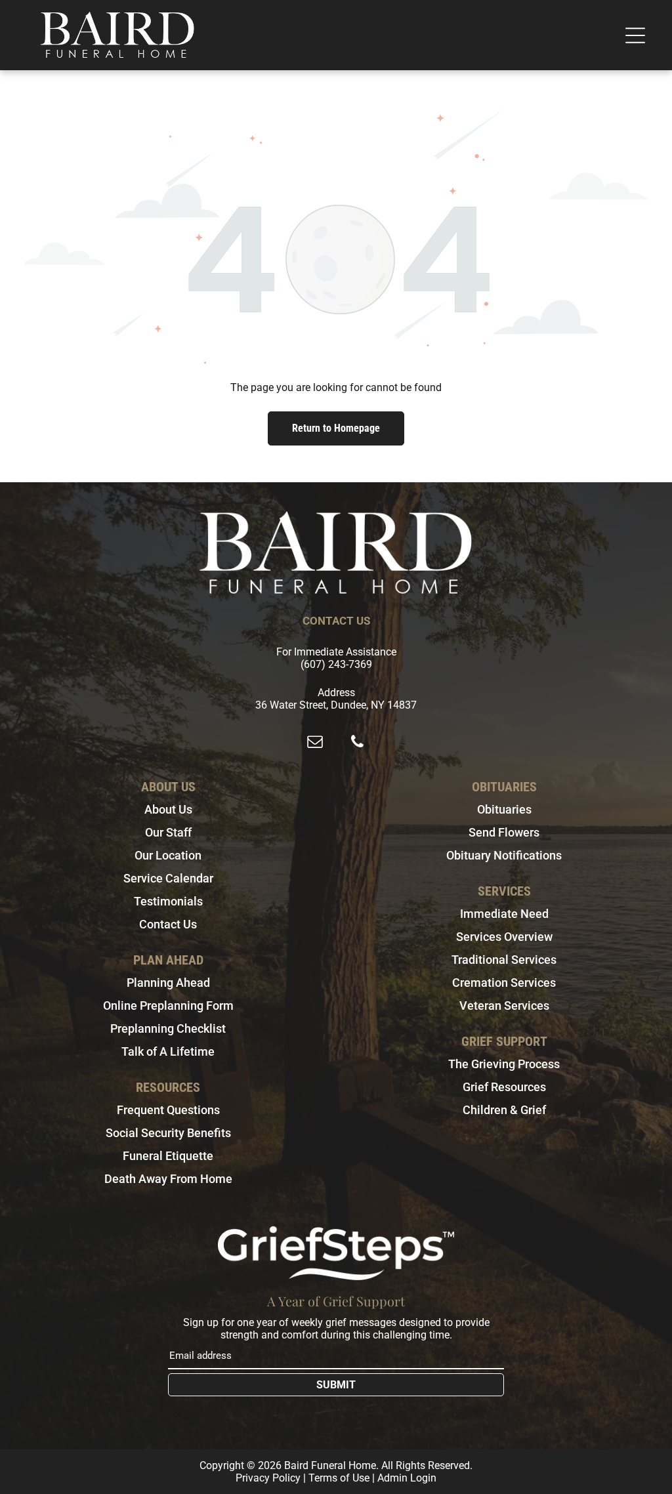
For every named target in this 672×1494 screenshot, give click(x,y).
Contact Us (168, 924)
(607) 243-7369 (336, 664)
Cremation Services (504, 982)
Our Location (168, 855)
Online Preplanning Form (168, 1005)
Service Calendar (168, 878)
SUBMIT (336, 1385)
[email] (315, 743)
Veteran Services (504, 1005)
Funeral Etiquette (168, 1156)
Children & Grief (504, 1110)
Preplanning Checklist (168, 1028)
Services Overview (504, 937)
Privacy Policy (268, 1478)
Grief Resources (504, 1087)
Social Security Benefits (168, 1133)
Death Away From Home (168, 1179)
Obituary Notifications (504, 855)
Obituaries (504, 809)
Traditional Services (504, 959)
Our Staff (168, 832)
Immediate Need (504, 914)
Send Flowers (504, 832)
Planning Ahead (168, 982)
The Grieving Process (504, 1064)
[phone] (357, 743)
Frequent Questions (168, 1110)
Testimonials (168, 901)
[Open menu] (635, 35)
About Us (168, 809)
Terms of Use (338, 1478)
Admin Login (406, 1478)
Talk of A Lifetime (168, 1051)
